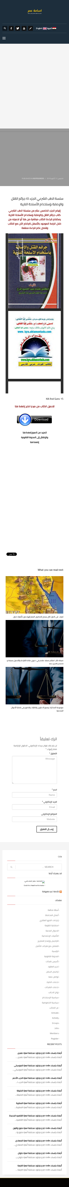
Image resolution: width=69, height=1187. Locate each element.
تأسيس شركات (52, 961)
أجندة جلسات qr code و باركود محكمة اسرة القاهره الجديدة (35, 1116)
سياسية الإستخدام (50, 997)
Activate (55, 1013)
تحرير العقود (53, 966)
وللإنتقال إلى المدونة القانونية (34, 437)
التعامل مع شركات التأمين (47, 946)
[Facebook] (11, 28)
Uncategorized (38, 178)
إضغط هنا (34, 442)
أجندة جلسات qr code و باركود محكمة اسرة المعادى (38, 1140)
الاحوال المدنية (52, 931)
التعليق (53, 753)
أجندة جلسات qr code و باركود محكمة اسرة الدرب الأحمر (37, 1078)
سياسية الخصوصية (50, 1002)
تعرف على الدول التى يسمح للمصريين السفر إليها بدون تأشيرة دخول (38, 617)
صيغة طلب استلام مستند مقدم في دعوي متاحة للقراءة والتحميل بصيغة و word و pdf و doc (35, 662)
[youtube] (24, 28)
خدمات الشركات (52, 987)
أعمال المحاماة (52, 915)
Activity (55, 1018)
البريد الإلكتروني (49, 802)
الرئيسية (55, 951)
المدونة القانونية (51, 956)
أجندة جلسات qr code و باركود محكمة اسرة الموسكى (38, 1065)
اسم (54, 789)
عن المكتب (54, 1008)
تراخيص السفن (52, 972)
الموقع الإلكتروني (49, 814)
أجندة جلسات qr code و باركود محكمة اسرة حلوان (40, 1153)
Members (54, 1033)
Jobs (57, 1028)
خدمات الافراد (52, 982)
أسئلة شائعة (53, 910)
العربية (49, 28)
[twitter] (17, 28)
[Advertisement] (34, 92)
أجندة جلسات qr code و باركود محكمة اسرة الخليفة (39, 1091)
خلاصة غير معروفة (50, 891)
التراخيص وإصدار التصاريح (48, 941)
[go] (11, 867)
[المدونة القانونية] (30, 28)
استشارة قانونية (52, 925)
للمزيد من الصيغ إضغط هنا (35, 432)
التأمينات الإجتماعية (50, 936)
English (39, 28)
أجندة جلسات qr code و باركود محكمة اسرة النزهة (39, 1165)
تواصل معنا (53, 977)
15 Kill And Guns (54, 398)
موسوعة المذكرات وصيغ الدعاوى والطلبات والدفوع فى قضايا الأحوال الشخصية (37, 709)
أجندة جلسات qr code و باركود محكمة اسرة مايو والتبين (37, 1128)
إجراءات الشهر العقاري (49, 920)
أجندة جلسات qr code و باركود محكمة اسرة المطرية (39, 1103)
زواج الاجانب (53, 992)
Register (55, 1038)
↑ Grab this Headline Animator (34, 885)
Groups (55, 1023)
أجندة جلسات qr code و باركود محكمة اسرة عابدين (39, 1053)
